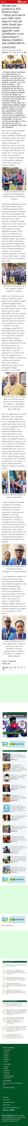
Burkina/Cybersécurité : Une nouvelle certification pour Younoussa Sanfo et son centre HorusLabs (15, 1036)
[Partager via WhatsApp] (19, 52)
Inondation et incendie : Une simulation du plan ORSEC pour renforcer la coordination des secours (18, 838)
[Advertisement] (14, 688)
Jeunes (5, 1061)
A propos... (6, 1066)
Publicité (6, 1068)
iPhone (8, 1105)
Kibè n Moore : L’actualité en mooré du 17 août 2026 (16, 965)
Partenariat (6, 1070)
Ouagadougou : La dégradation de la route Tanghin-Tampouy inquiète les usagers (18, 797)
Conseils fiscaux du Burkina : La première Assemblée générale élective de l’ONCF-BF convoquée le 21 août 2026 (16, 972)
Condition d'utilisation (9, 1076)
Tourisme (6, 1055)
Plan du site (6, 1072)
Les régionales (7, 1050)
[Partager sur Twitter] (14, 52)
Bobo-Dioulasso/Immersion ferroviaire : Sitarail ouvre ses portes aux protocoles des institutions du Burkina (18, 858)
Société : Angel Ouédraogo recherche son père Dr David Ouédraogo (18, 817)
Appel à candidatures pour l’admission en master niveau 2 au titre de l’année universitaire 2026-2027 (16, 991)
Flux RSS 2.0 (7, 1074)
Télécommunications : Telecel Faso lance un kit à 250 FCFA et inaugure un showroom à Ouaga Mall (18, 868)
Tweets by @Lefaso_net (8, 925)
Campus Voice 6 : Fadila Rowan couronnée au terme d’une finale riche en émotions (19, 828)
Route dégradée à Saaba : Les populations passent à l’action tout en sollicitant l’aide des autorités (16, 978)
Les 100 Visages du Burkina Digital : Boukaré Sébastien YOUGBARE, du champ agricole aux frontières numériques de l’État (18, 808)
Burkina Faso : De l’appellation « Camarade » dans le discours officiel (18, 786)
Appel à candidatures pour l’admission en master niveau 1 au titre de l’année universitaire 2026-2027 (16, 985)
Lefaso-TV (6, 1052)
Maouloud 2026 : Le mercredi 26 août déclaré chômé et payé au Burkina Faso (18, 756)
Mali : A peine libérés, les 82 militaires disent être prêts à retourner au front (14, 1005)
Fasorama (6, 1054)
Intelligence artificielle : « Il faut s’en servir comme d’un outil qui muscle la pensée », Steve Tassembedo (19, 849)
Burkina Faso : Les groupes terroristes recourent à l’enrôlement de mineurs (19, 776)
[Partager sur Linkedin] (17, 52)
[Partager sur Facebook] (12, 52)
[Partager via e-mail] (9, 52)
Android (4, 1105)
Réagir (14, 759)
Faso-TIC (6, 1057)
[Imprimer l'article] (24, 52)
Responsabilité (7, 1078)
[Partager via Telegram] (22, 52)
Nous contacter (6, 1099)
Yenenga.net (7, 1059)
